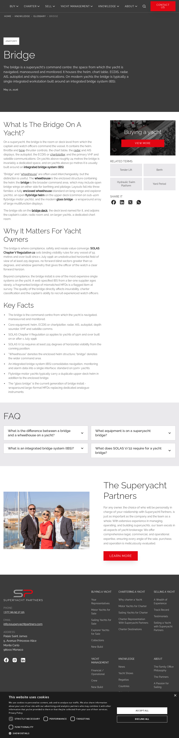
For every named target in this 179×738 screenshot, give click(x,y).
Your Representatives (100, 601)
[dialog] (89, 715)
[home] (3, 6)
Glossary (39, 16)
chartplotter (57, 154)
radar (77, 150)
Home (7, 16)
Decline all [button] (142, 719)
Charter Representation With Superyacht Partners (133, 621)
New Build (97, 646)
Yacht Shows (126, 673)
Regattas (124, 679)
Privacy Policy (16, 712)
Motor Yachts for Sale (100, 611)
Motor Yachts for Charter (133, 606)
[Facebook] (6, 660)
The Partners (161, 676)
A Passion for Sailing (161, 685)
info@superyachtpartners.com (22, 624)
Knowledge (22, 16)
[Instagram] (14, 660)
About (158, 658)
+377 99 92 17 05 (13, 612)
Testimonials (161, 616)
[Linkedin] (23, 660)
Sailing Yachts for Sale (101, 622)
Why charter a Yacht (130, 599)
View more (143, 143)
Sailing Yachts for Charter (133, 612)
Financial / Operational (98, 672)
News (122, 666)
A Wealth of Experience (160, 601)
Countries (124, 686)
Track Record (161, 609)
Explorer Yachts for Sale (100, 632)
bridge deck (40, 210)
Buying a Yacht (101, 591)
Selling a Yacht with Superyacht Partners (163, 626)
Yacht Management (100, 660)
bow (22, 150)
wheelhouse (29, 174)
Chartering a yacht (132, 591)
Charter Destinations (130, 629)
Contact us (163, 6)
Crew (94, 680)
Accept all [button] (142, 710)
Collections (97, 640)
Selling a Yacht (164, 591)
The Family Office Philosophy (164, 668)
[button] (15, 6)
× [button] (175, 695)
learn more (120, 556)
